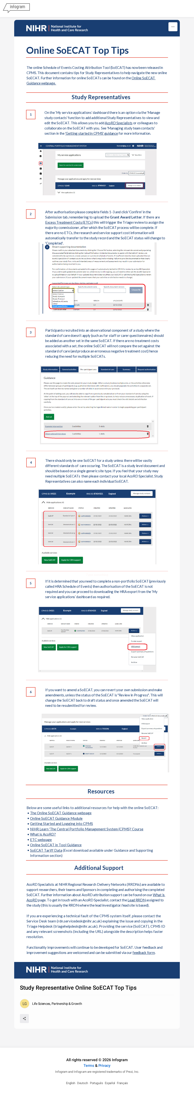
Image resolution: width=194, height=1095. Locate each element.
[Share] (24, 1018)
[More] (172, 26)
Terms (89, 1065)
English (70, 1083)
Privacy (104, 1065)
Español (110, 1083)
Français (122, 1083)
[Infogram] (16, 8)
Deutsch (82, 1083)
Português (96, 1083)
